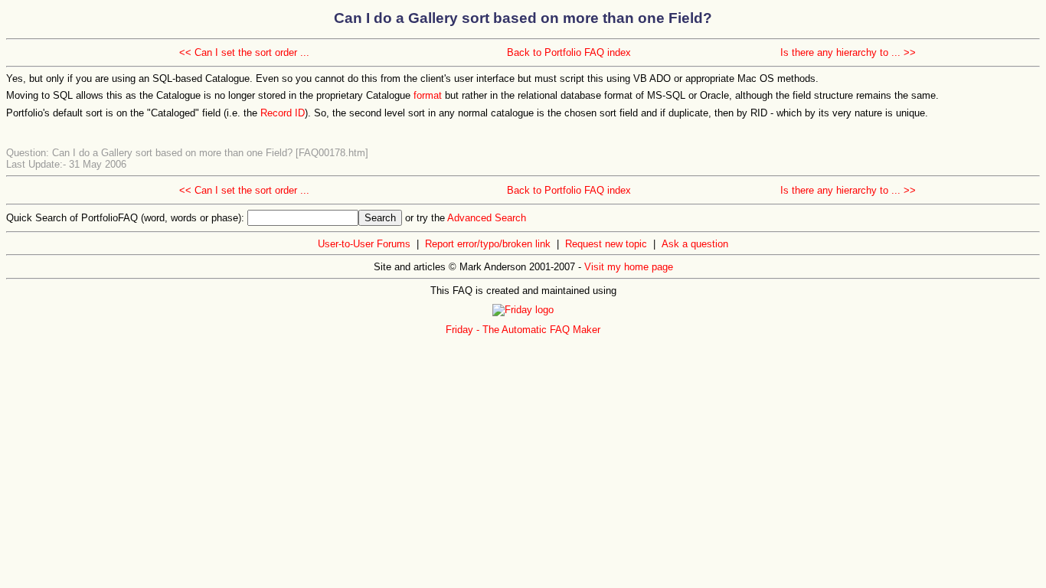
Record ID (282, 113)
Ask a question (695, 244)
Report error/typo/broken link (488, 244)
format (427, 95)
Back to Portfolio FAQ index (569, 52)
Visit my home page (628, 267)
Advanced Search (486, 218)
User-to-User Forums (364, 244)
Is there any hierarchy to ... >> (848, 52)
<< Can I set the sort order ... (244, 52)
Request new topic (606, 244)
